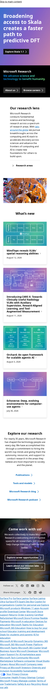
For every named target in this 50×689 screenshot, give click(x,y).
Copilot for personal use (28, 604)
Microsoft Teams (9, 647)
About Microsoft (17, 664)
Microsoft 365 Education (13, 628)
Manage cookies (27, 680)
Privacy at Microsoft (10, 667)
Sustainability (30, 670)
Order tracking (26, 614)
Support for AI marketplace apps (24, 654)
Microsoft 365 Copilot (29, 647)
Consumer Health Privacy (13, 677)
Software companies (24, 660)
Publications (23, 475)
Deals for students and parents (16, 634)
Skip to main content (11, 1)
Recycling (36, 684)
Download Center (17, 611)
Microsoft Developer (27, 651)
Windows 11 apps (30, 608)
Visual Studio (43, 660)
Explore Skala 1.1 (14, 51)
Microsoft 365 (7, 644)
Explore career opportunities (22, 557)
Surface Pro (6, 598)
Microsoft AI (6, 641)
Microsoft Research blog (22, 491)
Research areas (24, 165)
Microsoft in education (23, 621)
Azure (13, 651)
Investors (26, 667)
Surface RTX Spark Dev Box (20, 601)
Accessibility (16, 670)
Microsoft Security (23, 641)
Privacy (15, 680)
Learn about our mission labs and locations (22, 566)
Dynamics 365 (40, 641)
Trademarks (10, 684)
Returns (13, 614)
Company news (35, 664)
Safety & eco (24, 684)
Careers (4, 664)
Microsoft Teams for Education (27, 624)
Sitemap (31, 677)
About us (10, 90)
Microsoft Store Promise (26, 618)
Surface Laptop (21, 598)
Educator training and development (26, 631)
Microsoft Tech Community (14, 657)
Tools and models (22, 483)
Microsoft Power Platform (29, 644)
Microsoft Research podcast (22, 499)
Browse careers (31, 90)
